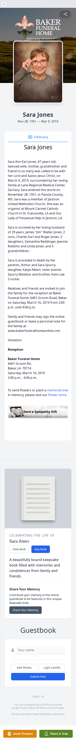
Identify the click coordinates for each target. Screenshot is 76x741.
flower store (57, 395)
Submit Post (38, 676)
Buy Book (41, 549)
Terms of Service (49, 707)
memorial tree (57, 390)
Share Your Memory (25, 610)
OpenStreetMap (42, 714)
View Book (19, 549)
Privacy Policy (27, 707)
